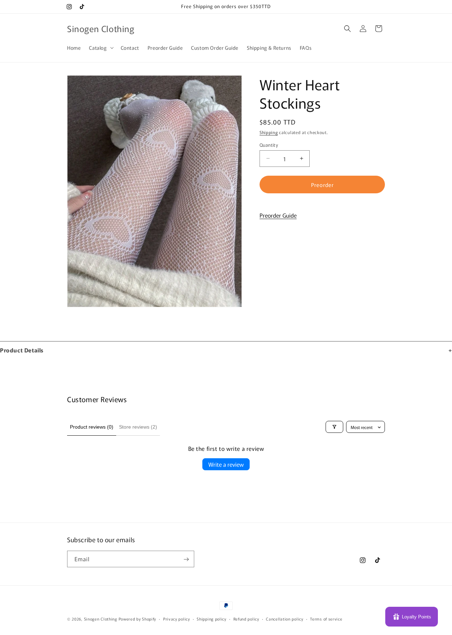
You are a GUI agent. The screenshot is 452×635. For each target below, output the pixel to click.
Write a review (226, 464)
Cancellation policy (284, 618)
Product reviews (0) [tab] (91, 427)
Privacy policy (176, 618)
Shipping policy (211, 618)
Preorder (322, 184)
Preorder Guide (278, 215)
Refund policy (246, 618)
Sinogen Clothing (101, 619)
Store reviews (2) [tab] (138, 427)
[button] (100, 47)
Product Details (21, 350)
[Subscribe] (186, 559)
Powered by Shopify (137, 619)
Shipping (269, 132)
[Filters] (334, 427)
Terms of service (326, 618)
